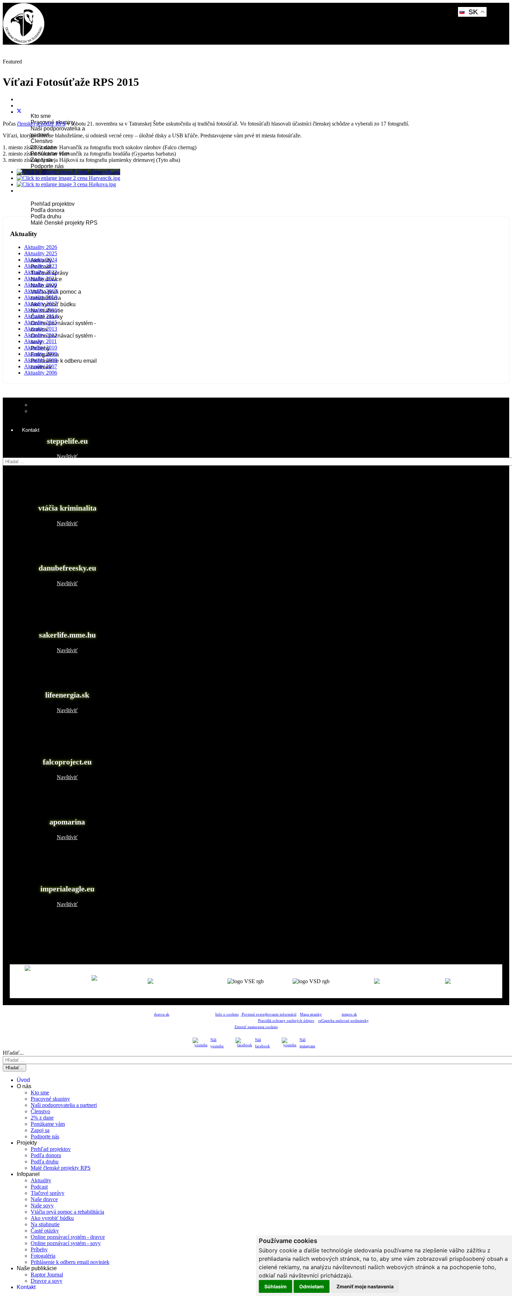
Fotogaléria (43, 1256)
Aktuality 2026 (40, 247)
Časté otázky (45, 1231)
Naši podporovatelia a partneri (64, 1105)
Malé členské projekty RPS (64, 223)
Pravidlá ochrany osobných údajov (286, 1021)
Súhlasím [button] (275, 1286)
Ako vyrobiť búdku (52, 1218)
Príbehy (39, 1249)
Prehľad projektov (53, 204)
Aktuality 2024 (40, 260)
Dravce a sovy (46, 1281)
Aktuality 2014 (40, 316)
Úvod (28, 66)
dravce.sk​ (161, 1014)
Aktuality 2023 (40, 266)
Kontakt (30, 430)
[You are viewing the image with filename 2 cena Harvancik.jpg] (68, 178)
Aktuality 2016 (40, 310)
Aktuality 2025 (40, 253)
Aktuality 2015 (40, 322)
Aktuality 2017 (40, 304)
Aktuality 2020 (40, 285)
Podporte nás (47, 166)
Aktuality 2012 (40, 335)
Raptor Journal (49, 405)
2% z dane (42, 1118)
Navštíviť (67, 456)
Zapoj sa (40, 1130)
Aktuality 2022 (40, 272)
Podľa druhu (46, 216)
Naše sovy (42, 1205)
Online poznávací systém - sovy (66, 1243)
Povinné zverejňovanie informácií (268, 1014)
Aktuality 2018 (40, 297)
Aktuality (41, 1180)
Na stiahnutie (45, 1224)
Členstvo (42, 141)
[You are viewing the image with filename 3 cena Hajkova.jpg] (66, 184)
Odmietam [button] (311, 1286)
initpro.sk (349, 1014)
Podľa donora (47, 210)
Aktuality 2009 (40, 354)
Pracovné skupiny (50, 1099)
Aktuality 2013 (40, 329)
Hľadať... (13, 454)
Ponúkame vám (48, 1124)
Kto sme (41, 116)
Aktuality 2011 (40, 341)
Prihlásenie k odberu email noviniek (70, 1262)
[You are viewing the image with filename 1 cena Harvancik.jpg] (68, 172)
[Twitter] (19, 112)
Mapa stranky (311, 1014)
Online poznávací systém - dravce (68, 1237)
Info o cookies (227, 1014)
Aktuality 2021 (40, 278)
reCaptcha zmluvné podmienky (343, 1021)
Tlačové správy (47, 1193)
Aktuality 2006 (40, 373)
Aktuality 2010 (40, 348)
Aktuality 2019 (40, 291)
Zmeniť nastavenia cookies (256, 1027)
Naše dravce (44, 1199)
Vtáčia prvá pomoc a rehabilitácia (67, 1212)
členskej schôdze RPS (41, 124)
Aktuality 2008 (40, 360)
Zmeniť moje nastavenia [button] (365, 1286)
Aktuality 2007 (40, 366)
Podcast (39, 1187)
